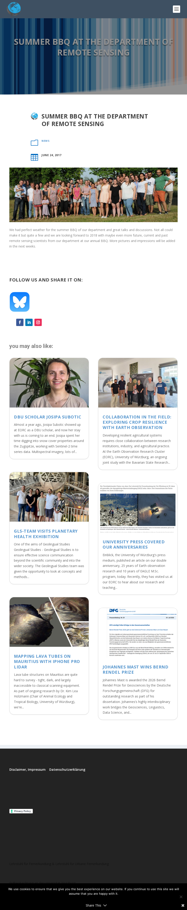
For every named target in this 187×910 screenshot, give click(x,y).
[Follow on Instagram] (38, 322)
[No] (181, 896)
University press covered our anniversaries (134, 544)
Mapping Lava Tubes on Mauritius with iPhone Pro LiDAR (47, 661)
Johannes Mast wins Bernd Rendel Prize (135, 669)
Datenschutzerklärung (67, 769)
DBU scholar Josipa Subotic (47, 417)
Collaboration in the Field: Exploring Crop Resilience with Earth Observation (137, 422)
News (45, 140)
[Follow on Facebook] (19, 322)
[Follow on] (47, 322)
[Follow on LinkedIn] (29, 322)
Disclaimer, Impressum (27, 769)
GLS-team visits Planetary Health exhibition (46, 533)
